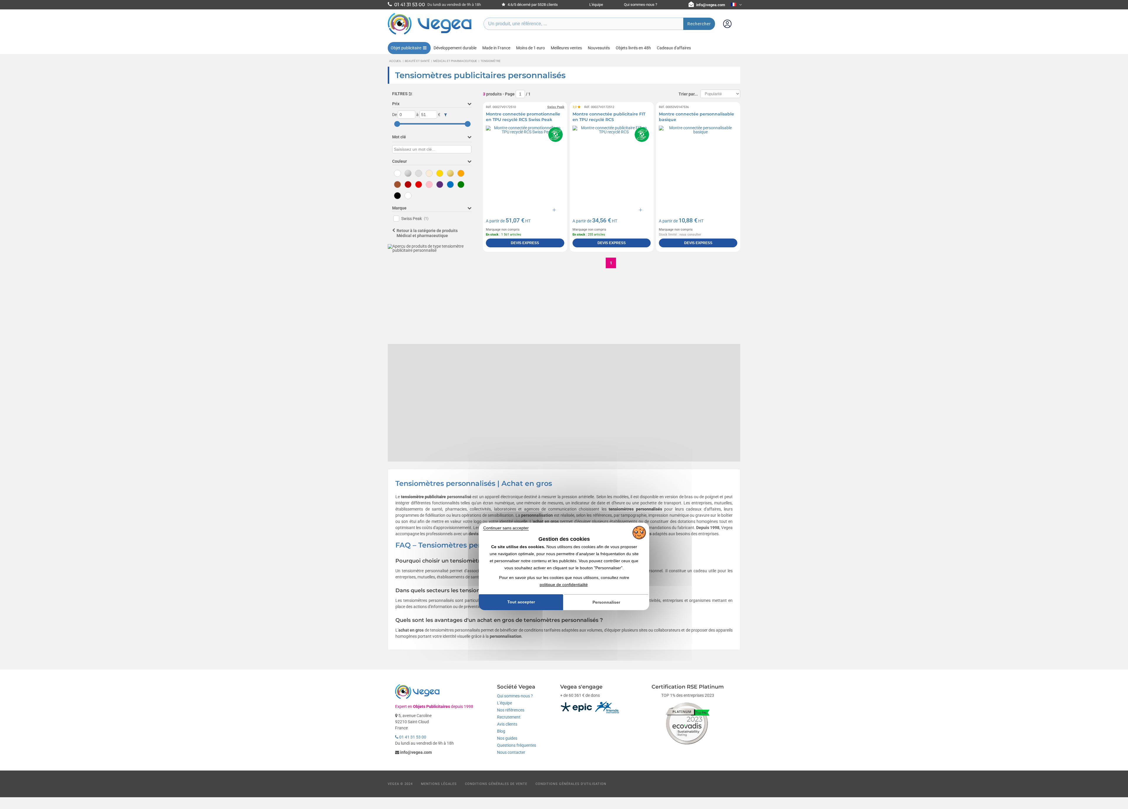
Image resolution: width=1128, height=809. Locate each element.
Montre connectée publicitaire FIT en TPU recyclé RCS (609, 116)
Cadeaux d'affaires (674, 48)
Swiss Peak (415, 218)
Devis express (525, 243)
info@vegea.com (710, 5)
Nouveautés (599, 48)
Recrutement (509, 717)
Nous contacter (511, 752)
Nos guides (507, 738)
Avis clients (507, 724)
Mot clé (399, 137)
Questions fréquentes (516, 745)
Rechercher (699, 23)
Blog (501, 731)
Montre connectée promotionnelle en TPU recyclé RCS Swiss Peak (523, 116)
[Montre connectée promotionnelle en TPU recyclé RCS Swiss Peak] (525, 165)
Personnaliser (606, 602)
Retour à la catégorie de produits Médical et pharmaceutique (427, 233)
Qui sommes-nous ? (640, 4)
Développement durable (455, 48)
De (394, 114)
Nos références (510, 710)
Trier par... (688, 94)
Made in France (496, 48)
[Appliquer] (445, 115)
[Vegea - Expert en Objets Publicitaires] (430, 34)
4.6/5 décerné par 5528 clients (532, 4)
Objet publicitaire (406, 48)
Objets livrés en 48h (633, 48)
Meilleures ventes (566, 48)
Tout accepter (521, 602)
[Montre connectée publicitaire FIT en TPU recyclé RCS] (612, 165)
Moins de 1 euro (530, 48)
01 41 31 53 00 (412, 737)
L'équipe (596, 4)
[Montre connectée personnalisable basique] (698, 165)
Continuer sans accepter (506, 528)
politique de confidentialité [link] (564, 585)
